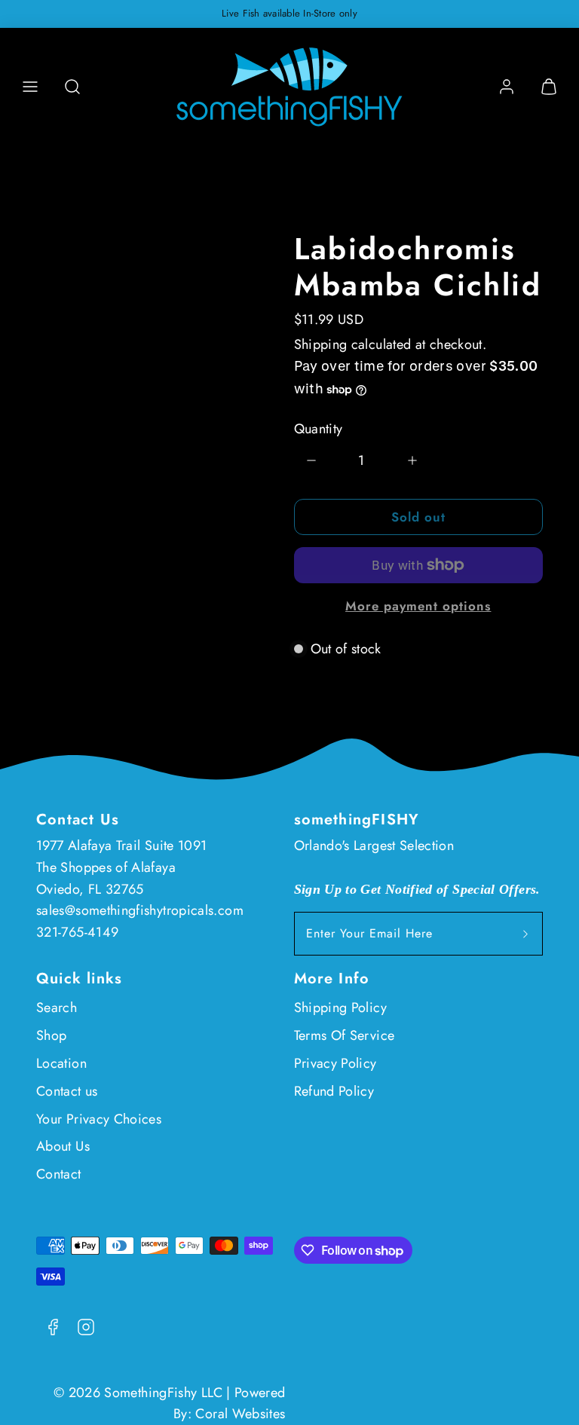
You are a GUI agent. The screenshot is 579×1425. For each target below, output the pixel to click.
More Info (332, 978)
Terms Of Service (344, 1035)
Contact (58, 1174)
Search (56, 1007)
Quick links (79, 978)
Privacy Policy (335, 1063)
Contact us (67, 1091)
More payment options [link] (418, 606)
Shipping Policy (340, 1007)
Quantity (318, 429)
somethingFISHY (357, 819)
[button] (30, 87)
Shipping (321, 344)
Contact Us (77, 819)
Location (61, 1063)
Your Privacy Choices (98, 1119)
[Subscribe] (525, 934)
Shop (51, 1035)
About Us (63, 1146)
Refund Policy (334, 1091)
